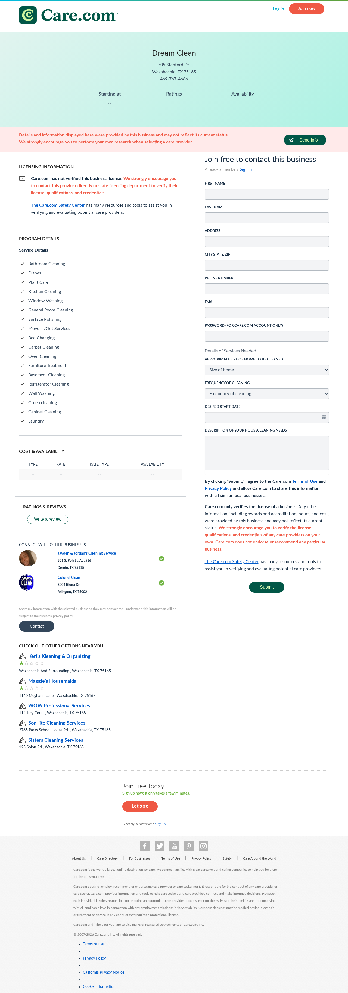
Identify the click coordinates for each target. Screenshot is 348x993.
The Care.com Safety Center (232, 562)
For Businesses (139, 858)
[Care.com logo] (70, 16)
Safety (227, 858)
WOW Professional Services (59, 706)
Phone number (219, 278)
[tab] (267, 351)
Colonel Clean (69, 578)
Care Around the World (259, 858)
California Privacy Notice (103, 972)
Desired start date (222, 407)
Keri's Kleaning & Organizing (59, 656)
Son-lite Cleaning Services (56, 723)
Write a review (47, 519)
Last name (214, 207)
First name (215, 183)
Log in (278, 9)
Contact (37, 626)
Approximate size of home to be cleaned (244, 359)
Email (210, 302)
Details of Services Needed (230, 351)
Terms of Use (305, 481)
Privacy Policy (218, 488)
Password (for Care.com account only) (244, 326)
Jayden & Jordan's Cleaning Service (87, 553)
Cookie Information (99, 987)
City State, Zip (217, 254)
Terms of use (93, 944)
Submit (267, 587)
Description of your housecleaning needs (246, 430)
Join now (306, 8)
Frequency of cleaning (227, 383)
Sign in (246, 169)
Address (212, 231)
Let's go (140, 806)
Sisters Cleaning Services (55, 740)
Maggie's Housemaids (52, 681)
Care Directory (107, 858)
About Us (79, 858)
